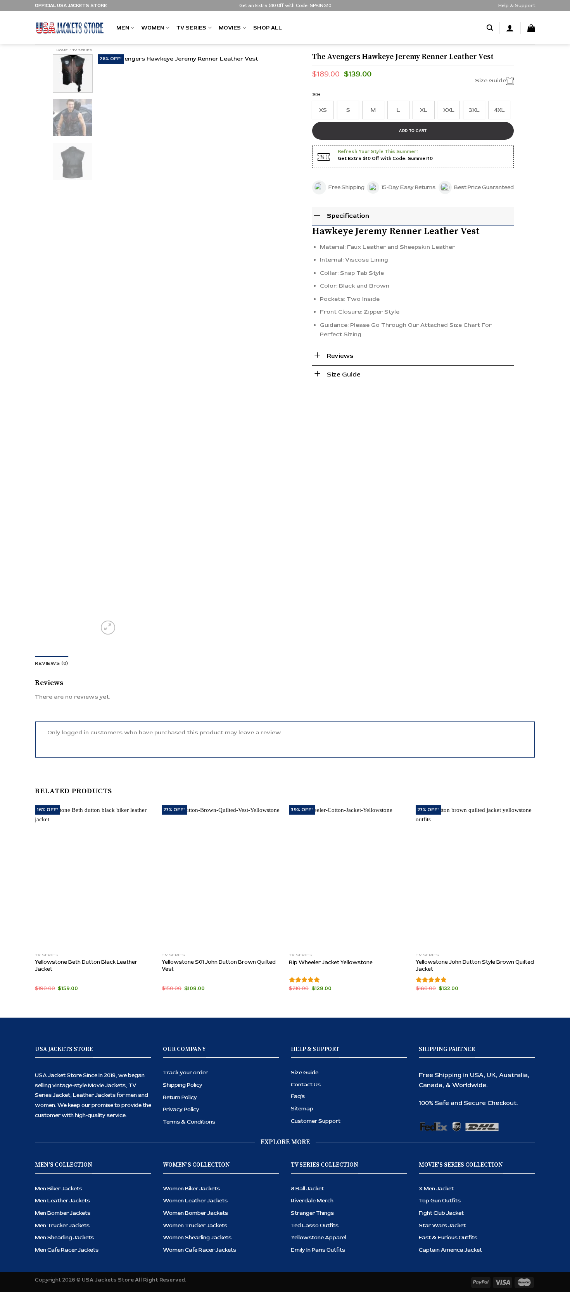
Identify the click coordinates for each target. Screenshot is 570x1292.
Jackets (80, 1213)
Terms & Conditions (189, 1122)
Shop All (267, 27)
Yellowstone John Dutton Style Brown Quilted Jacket (475, 965)
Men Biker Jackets (58, 1188)
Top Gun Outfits (440, 1200)
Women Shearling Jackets (197, 1237)
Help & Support (516, 6)
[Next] (287, 345)
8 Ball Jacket (307, 1188)
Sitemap (302, 1108)
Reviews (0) (51, 663)
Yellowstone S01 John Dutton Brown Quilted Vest (219, 965)
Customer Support (315, 1121)
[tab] (51, 663)
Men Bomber (52, 1213)
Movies (230, 27)
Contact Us (306, 1084)
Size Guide (304, 1072)
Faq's (298, 1096)
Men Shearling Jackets (64, 1237)
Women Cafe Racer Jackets (199, 1250)
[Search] (490, 28)
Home (61, 50)
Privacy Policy (181, 1109)
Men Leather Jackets (62, 1200)
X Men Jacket (436, 1188)
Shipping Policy (182, 1085)
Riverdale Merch (312, 1200)
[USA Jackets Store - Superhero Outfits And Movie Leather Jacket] (70, 28)
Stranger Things (312, 1213)
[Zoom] (108, 628)
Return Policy (180, 1097)
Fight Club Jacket (441, 1213)
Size (316, 94)
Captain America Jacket (450, 1250)
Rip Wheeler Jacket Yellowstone (331, 962)
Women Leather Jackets (195, 1200)
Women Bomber (185, 1213)
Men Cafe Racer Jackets (66, 1250)
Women (152, 27)
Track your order (185, 1072)
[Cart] (531, 27)
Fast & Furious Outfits (448, 1237)
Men (122, 27)
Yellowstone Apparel (318, 1237)
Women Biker (181, 1188)
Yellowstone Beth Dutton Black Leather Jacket (86, 965)
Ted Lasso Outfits (315, 1225)
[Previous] (112, 345)
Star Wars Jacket (442, 1225)
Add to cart (413, 130)
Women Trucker (185, 1225)
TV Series (191, 27)
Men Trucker (52, 1225)
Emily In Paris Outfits (318, 1250)
